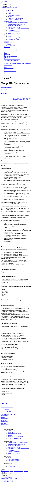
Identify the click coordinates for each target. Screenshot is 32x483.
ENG (5, 1)
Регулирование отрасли (14, 25)
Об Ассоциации (8, 10)
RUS (2, 1)
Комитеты (10, 16)
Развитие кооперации (14, 27)
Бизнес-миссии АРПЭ (14, 33)
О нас (9, 12)
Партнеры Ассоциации (14, 19)
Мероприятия (8, 42)
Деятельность (8, 21)
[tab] (16, 93)
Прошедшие (11, 45)
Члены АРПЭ (11, 13)
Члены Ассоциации (10, 71)
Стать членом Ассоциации (15, 18)
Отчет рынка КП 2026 (7, 480)
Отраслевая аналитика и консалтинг (18, 28)
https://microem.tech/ (6, 87)
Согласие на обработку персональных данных (14, 471)
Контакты (7, 47)
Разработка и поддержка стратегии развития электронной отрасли (18, 23)
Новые (9, 44)
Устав (9, 36)
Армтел (3, 417)
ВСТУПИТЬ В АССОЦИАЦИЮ (10, 481)
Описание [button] (4, 93)
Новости (6, 41)
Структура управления (14, 15)
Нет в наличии (5, 415)
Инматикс (4, 420)
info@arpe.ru (8, 477)
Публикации (11, 30)
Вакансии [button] (4, 403)
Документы (7, 34)
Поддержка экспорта (14, 31)
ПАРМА (3, 423)
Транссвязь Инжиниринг (8, 414)
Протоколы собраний (14, 38)
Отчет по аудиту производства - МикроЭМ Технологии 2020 (21, 98)
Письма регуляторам (13, 39)
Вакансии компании (7, 407)
